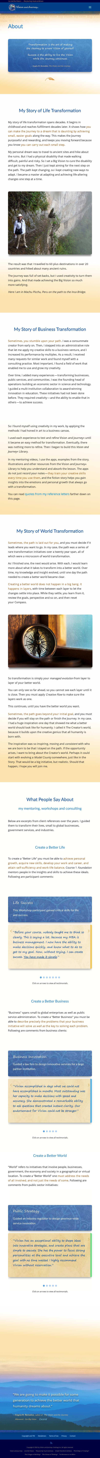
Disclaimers (42, 1436)
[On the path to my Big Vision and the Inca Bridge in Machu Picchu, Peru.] (50, 253)
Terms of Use (53, 1436)
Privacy (64, 1436)
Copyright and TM (28, 1436)
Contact (72, 1436)
